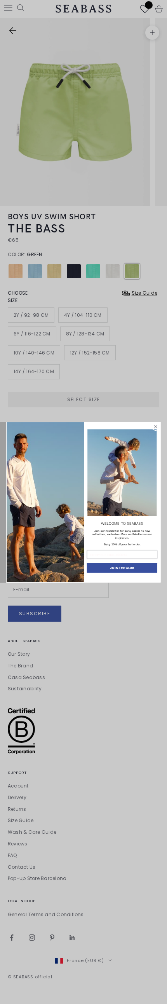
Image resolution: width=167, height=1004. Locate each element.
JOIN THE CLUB (122, 567)
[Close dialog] (155, 426)
